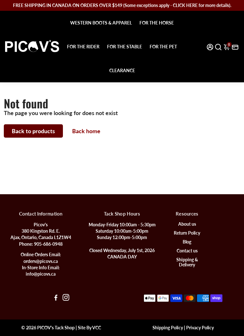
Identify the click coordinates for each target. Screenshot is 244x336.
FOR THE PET (163, 46)
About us (187, 224)
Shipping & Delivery (187, 262)
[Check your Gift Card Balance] (235, 46)
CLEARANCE (122, 70)
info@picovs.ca (41, 274)
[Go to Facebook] (55, 298)
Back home (86, 130)
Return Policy (187, 233)
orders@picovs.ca (41, 261)
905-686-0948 (48, 244)
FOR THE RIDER (83, 46)
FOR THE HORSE (156, 22)
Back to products (33, 130)
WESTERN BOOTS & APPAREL (101, 22)
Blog (187, 241)
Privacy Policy (200, 327)
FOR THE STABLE (124, 46)
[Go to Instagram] (66, 298)
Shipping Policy (167, 327)
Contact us (187, 250)
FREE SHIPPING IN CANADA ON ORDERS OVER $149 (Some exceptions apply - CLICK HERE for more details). (122, 5)
